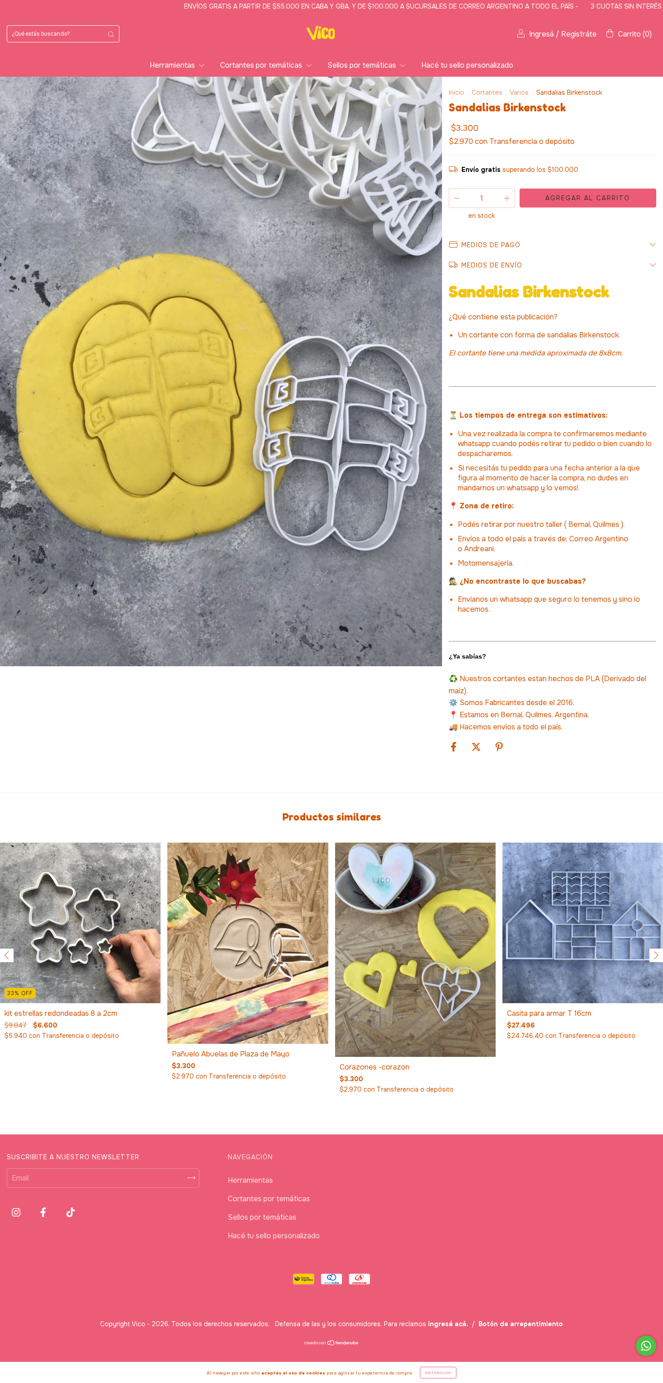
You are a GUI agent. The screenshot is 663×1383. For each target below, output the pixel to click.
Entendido (438, 1372)
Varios (519, 92)
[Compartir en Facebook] (454, 747)
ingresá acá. (448, 1324)
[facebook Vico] (44, 1212)
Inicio (456, 92)
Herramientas (173, 65)
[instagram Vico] (17, 1212)
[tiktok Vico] (70, 1212)
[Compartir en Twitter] (477, 747)
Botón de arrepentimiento (521, 1324)
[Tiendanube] (332, 1343)
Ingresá (541, 34)
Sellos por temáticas (362, 65)
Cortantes (487, 92)
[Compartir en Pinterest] (499, 747)
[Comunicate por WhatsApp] (646, 1346)
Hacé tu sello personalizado (467, 65)
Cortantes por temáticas (262, 65)
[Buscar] (111, 34)
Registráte (579, 34)
